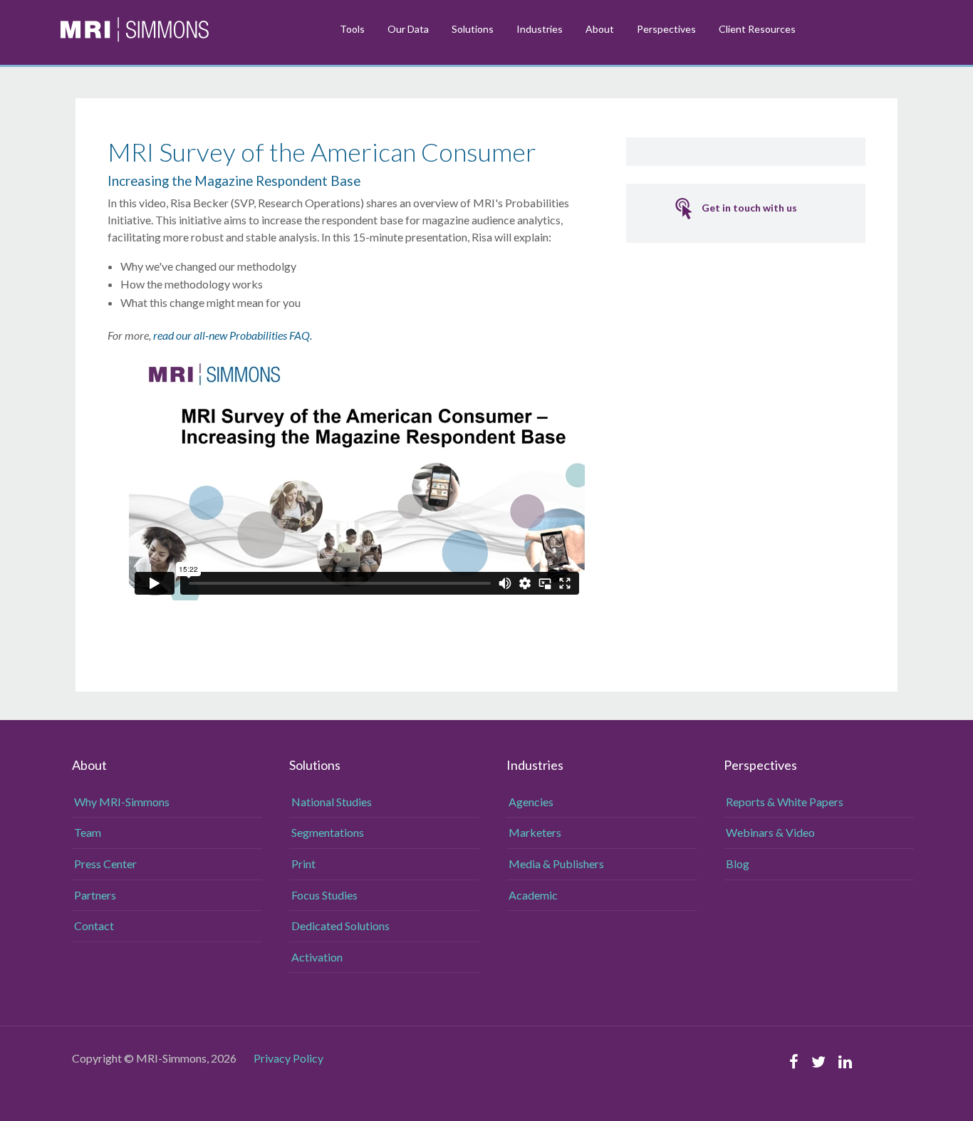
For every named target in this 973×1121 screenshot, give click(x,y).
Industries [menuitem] (539, 29)
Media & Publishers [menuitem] (556, 863)
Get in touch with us (749, 208)
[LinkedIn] (845, 1061)
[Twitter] (818, 1061)
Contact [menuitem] (94, 925)
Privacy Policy (288, 1058)
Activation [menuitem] (317, 957)
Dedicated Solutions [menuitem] (340, 925)
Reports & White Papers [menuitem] (784, 801)
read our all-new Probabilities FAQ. (233, 335)
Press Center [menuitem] (105, 863)
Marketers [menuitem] (535, 832)
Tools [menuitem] (352, 29)
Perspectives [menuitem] (666, 29)
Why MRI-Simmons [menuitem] (122, 801)
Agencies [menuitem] (531, 801)
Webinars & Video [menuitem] (770, 832)
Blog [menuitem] (737, 863)
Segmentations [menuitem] (327, 832)
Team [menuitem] (87, 832)
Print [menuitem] (303, 863)
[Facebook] (793, 1061)
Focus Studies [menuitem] (324, 895)
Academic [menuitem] (533, 895)
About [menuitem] (600, 29)
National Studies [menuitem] (331, 801)
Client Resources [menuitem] (757, 29)
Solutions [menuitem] (473, 29)
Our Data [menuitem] (408, 29)
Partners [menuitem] (95, 895)
